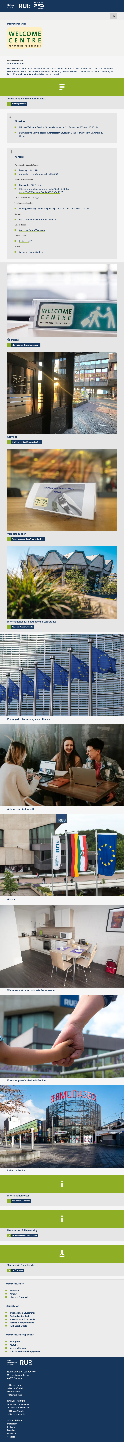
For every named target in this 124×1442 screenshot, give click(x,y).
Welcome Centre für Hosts (62, 588)
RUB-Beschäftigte (18, 1325)
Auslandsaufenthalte (20, 1316)
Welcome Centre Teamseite (32, 230)
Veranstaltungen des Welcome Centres (62, 495)
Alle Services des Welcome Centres (62, 398)
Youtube (14, 1344)
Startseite (14, 1290)
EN (113, 16)
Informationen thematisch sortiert (62, 306)
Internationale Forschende (22, 1319)
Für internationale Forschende (62, 1225)
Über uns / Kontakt (19, 1297)
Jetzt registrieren (62, 93)
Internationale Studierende (22, 1312)
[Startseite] (17, 6)
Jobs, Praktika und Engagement (25, 1351)
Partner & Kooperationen (22, 1322)
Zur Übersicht (62, 1260)
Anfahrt (13, 1293)
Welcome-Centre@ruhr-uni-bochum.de (37, 219)
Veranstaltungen (18, 1348)
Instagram (15, 1341)
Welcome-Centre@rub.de (31, 252)
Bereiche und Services (62, 1190)
